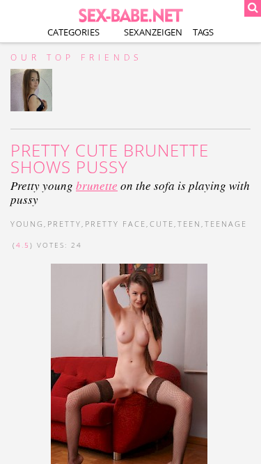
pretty (64, 223)
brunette (97, 185)
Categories (73, 32)
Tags (203, 32)
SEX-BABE (131, 14)
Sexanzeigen (153, 32)
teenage (226, 223)
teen (189, 223)
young (27, 223)
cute (162, 223)
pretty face (115, 223)
